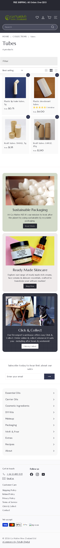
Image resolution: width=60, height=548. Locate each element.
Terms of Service (9, 502)
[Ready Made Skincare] (30, 250)
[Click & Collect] (30, 311)
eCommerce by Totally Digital (16, 542)
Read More (30, 226)
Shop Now (30, 286)
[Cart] (49, 17)
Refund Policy (8, 494)
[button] (40, 107)
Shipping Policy (9, 490)
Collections (20, 36)
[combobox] (30, 27)
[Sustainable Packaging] (30, 190)
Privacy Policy (8, 498)
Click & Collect (30, 346)
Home (5, 36)
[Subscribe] (49, 376)
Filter (5, 61)
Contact (6, 510)
